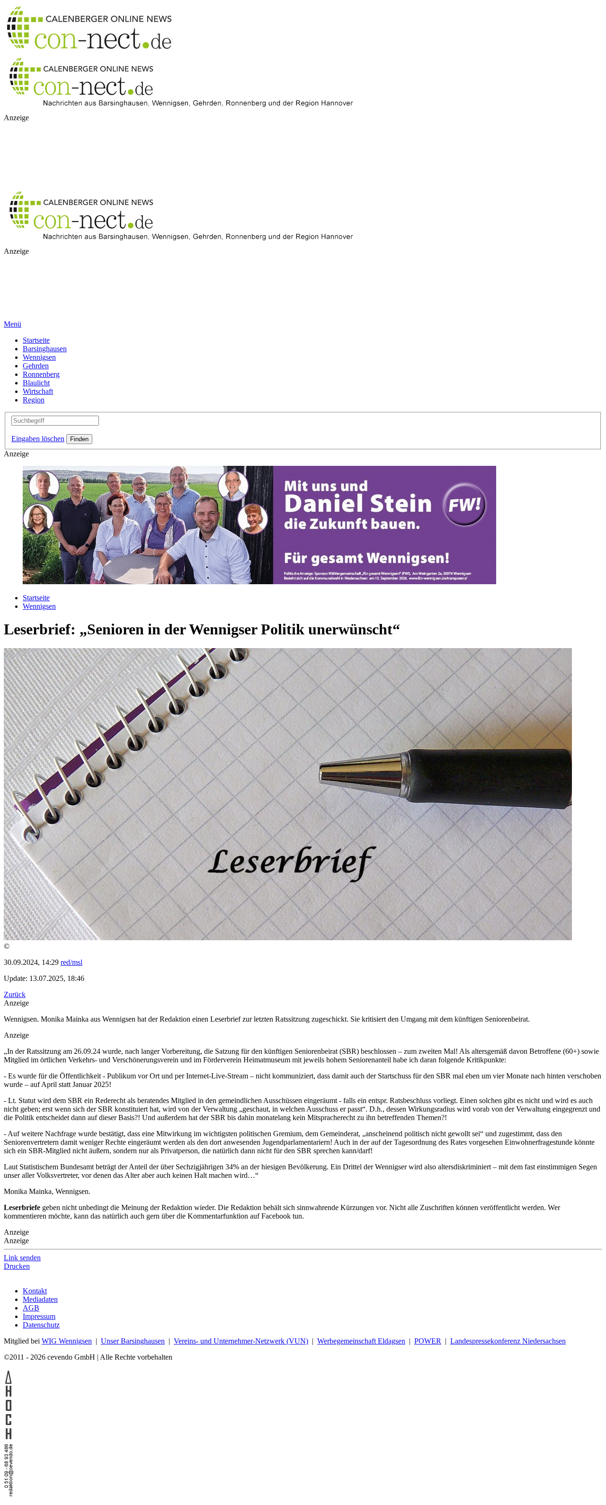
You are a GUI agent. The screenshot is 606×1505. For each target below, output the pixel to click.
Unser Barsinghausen (133, 1341)
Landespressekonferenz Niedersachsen (508, 1341)
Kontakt (35, 1291)
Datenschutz (41, 1325)
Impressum (39, 1316)
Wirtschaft (38, 391)
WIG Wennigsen (67, 1341)
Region (34, 400)
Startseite (36, 340)
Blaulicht (36, 383)
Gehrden (36, 366)
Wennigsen (39, 357)
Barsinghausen (45, 349)
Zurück (15, 994)
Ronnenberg (41, 374)
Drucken (17, 1266)
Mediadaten (40, 1299)
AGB (31, 1308)
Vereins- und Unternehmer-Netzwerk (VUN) (241, 1341)
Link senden (22, 1258)
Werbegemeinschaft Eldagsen (361, 1341)
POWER (427, 1341)
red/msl (71, 962)
